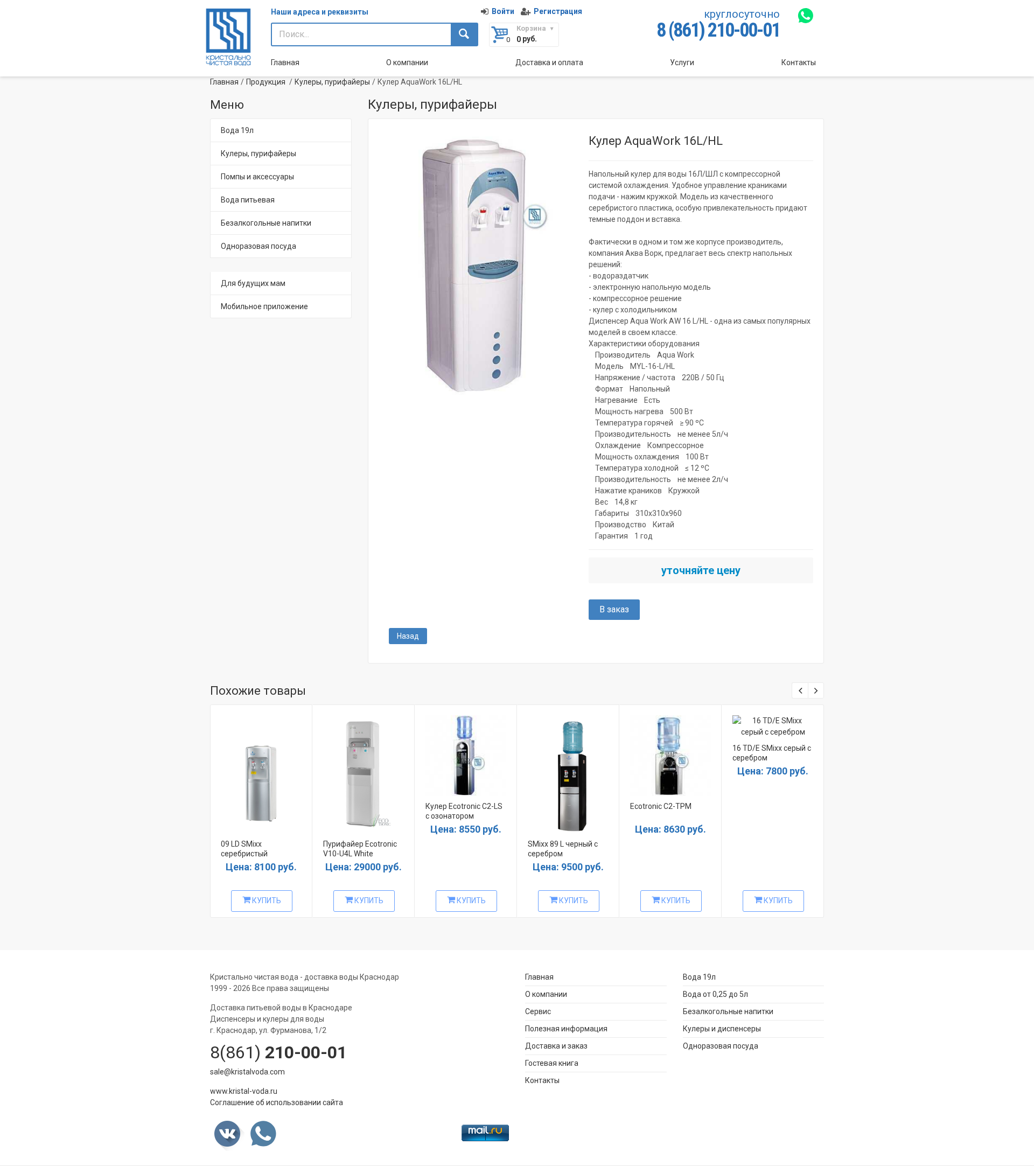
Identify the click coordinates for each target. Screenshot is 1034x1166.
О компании (407, 62)
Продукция (265, 82)
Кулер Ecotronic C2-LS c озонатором (463, 811)
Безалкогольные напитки (266, 223)
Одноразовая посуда (258, 246)
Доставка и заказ (556, 1046)
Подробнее (260, 770)
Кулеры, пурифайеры (332, 82)
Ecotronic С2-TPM (660, 806)
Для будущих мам (253, 283)
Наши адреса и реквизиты (319, 12)
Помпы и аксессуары (257, 176)
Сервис (538, 1011)
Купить (265, 900)
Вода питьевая (248, 200)
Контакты (798, 62)
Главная (285, 62)
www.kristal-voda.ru (243, 1091)
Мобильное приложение (264, 306)
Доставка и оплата (549, 62)
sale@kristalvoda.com (247, 1071)
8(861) (278, 1052)
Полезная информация (566, 1028)
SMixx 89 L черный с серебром (563, 849)
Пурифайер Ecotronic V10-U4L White (360, 849)
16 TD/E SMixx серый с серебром (771, 753)
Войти (503, 11)
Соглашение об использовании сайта (276, 1102)
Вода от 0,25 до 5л (715, 994)
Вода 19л (237, 130)
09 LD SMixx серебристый (244, 849)
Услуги (682, 62)
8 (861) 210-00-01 (718, 30)
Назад (408, 636)
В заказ (614, 609)
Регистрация (558, 11)
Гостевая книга (551, 1063)
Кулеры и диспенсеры (722, 1028)
